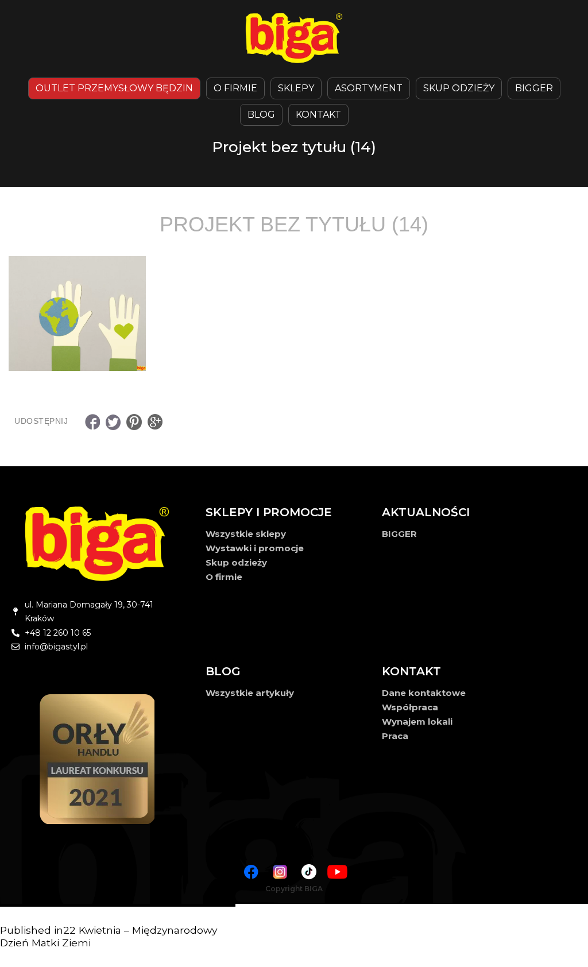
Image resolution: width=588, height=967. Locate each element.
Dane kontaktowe (424, 692)
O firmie (224, 576)
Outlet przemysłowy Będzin (114, 88)
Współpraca (410, 707)
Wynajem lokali (417, 721)
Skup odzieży (458, 88)
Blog (261, 114)
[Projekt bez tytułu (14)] (294, 314)
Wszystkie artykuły (250, 692)
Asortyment (369, 88)
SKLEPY (296, 88)
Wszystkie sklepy (246, 533)
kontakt (318, 114)
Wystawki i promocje (255, 548)
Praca (395, 735)
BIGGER (534, 88)
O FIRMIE (235, 88)
